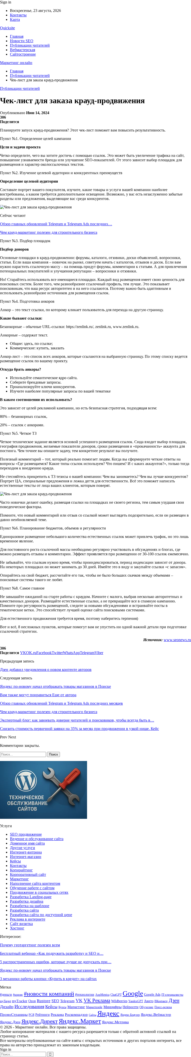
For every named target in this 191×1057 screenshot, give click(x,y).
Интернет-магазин (25, 857)
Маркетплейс (94, 1007)
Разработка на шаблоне (29, 906)
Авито (148, 1001)
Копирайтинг (21, 870)
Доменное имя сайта (27, 843)
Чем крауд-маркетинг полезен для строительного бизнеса (48, 232)
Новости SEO (21, 41)
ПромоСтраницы (14, 1014)
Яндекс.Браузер (130, 1015)
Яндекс (108, 1013)
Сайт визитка (21, 924)
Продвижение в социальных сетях (39, 892)
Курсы (62, 1007)
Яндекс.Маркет (80, 1021)
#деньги (6, 994)
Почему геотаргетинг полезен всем (30, 945)
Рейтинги (42, 1015)
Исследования (29, 1006)
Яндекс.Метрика (115, 1022)
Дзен (174, 1000)
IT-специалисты (172, 994)
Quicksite (7, 28)
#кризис (18, 994)
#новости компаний (49, 993)
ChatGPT (116, 994)
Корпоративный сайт (28, 874)
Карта (15, 19)
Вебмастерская (22, 50)
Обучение (146, 1007)
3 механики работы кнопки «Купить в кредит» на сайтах (48, 979)
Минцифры (112, 1007)
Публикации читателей (30, 45)
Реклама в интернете (27, 919)
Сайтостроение (23, 54)
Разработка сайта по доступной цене (41, 915)
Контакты (18, 15)
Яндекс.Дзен (10, 1022)
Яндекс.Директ (39, 1021)
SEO (55, 1000)
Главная (16, 36)
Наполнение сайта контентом (35, 883)
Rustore (43, 1000)
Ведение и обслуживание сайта (36, 839)
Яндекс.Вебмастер (156, 1015)
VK (79, 1000)
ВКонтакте (161, 1001)
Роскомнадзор (76, 1015)
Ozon (32, 1001)
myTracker (19, 1001)
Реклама (57, 1014)
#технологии (84, 994)
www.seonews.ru (177, 640)
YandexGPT (135, 1001)
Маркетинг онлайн (16, 63)
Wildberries (119, 1001)
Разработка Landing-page (30, 897)
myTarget (5, 1001)
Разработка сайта (24, 910)
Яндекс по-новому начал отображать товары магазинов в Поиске (55, 686)
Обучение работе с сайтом (32, 888)
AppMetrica (102, 994)
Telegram (67, 1001)
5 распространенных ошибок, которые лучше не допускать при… (55, 962)
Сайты (92, 1015)
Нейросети (131, 1007)
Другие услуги (22, 848)
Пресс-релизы (163, 1007)
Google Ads (152, 994)
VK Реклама (97, 1000)
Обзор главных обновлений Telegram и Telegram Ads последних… (56, 224)
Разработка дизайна (26, 901)
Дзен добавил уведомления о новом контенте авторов (46, 669)
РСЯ (31, 1015)
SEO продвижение (26, 834)
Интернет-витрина (26, 852)
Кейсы (15, 861)
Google (133, 993)
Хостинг (17, 928)
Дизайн (6, 1006)
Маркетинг (19, 879)
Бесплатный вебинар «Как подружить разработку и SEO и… (51, 953)
